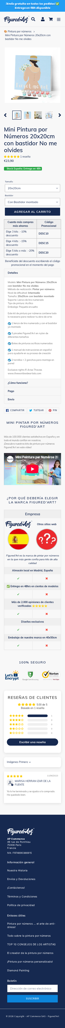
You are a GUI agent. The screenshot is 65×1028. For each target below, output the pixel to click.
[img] (14, 776)
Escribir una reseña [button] (32, 742)
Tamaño (9, 181)
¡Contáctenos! (16, 887)
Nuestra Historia (17, 870)
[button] (12, 156)
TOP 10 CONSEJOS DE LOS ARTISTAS (31, 944)
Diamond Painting (18, 970)
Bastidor (9, 195)
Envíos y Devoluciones (21, 879)
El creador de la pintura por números (30, 952)
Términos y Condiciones (22, 896)
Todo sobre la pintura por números (29, 935)
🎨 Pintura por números (17, 31)
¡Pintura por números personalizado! (30, 961)
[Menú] (59, 19)
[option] (16, 115)
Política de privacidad (21, 905)
